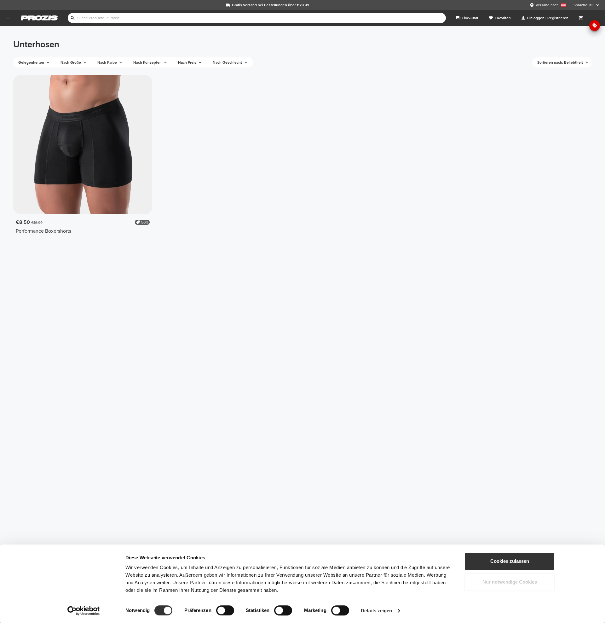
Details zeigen (376, 610)
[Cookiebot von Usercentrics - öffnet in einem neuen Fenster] (83, 610)
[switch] (225, 610)
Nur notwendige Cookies (509, 582)
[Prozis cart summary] (581, 18)
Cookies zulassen (509, 561)
